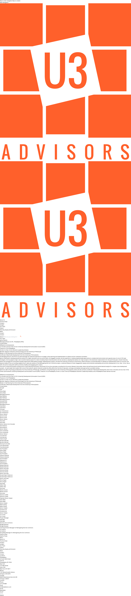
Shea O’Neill (3, 452)
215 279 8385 (3, 583)
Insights (2, 325)
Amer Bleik (3, 501)
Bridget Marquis (4, 526)
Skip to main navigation (6, 1)
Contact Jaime (3, 343)
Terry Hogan (3, 481)
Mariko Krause (4, 491)
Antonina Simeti (4, 472)
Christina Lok (3, 511)
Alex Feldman (3, 398)
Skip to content (16, 1)
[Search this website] (20, 336)
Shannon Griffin (4, 496)
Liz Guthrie (3, 531)
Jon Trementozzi (4, 412)
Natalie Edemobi (4, 467)
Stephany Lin (3, 462)
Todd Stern (3, 407)
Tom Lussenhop (4, 432)
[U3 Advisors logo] (65, 82)
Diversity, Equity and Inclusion (7, 330)
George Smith (3, 402)
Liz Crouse (2, 516)
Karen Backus (3, 427)
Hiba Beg (2, 521)
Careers (2, 333)
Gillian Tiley (3, 486)
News (1, 331)
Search (2, 337)
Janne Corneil (3, 417)
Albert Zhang (3, 506)
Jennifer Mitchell (4, 442)
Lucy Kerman (3, 437)
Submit (2, 595)
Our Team (2, 326)
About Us (2, 320)
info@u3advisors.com (5, 587)
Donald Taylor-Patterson (6, 476)
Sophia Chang (3, 536)
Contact (2, 335)
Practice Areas (3, 321)
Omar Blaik (3, 393)
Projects (2, 323)
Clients (1, 328)
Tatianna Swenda (4, 457)
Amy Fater (2, 422)
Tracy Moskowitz (4, 447)
